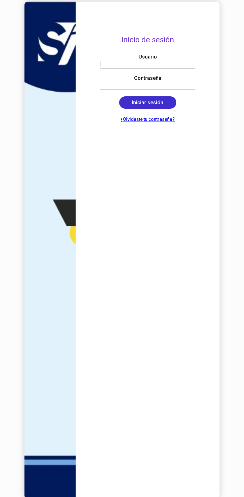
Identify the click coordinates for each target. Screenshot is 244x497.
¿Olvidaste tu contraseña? (147, 119)
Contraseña (147, 78)
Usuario (148, 57)
